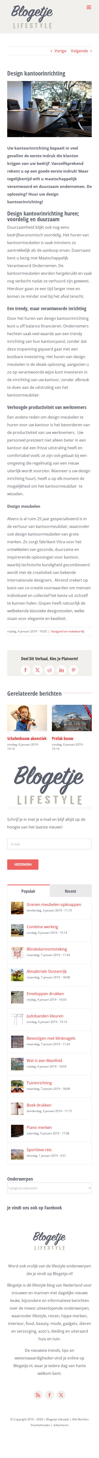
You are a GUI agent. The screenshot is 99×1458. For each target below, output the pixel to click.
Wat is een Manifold (44, 1067)
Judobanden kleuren (45, 1022)
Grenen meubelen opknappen (54, 911)
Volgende (79, 50)
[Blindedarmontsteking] (17, 956)
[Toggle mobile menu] (89, 7)
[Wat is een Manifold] (17, 1068)
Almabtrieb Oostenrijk (47, 977)
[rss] (38, 1401)
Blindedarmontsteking (47, 955)
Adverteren (60, 1431)
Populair (28, 897)
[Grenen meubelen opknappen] (17, 912)
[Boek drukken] (17, 1112)
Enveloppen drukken (45, 1000)
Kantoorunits (18, 738)
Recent (70, 897)
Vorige (60, 50)
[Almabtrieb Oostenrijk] (17, 979)
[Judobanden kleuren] (17, 1023)
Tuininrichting (39, 1089)
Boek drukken (39, 1111)
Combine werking (42, 933)
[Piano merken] (17, 1135)
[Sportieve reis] (17, 1157)
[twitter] (61, 1401)
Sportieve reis (39, 1156)
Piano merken (39, 1134)
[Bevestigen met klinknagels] (17, 1046)
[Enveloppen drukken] (17, 1001)
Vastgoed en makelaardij (67, 631)
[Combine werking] (17, 934)
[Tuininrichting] (17, 1090)
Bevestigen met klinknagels (51, 1044)
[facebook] (49, 1401)
